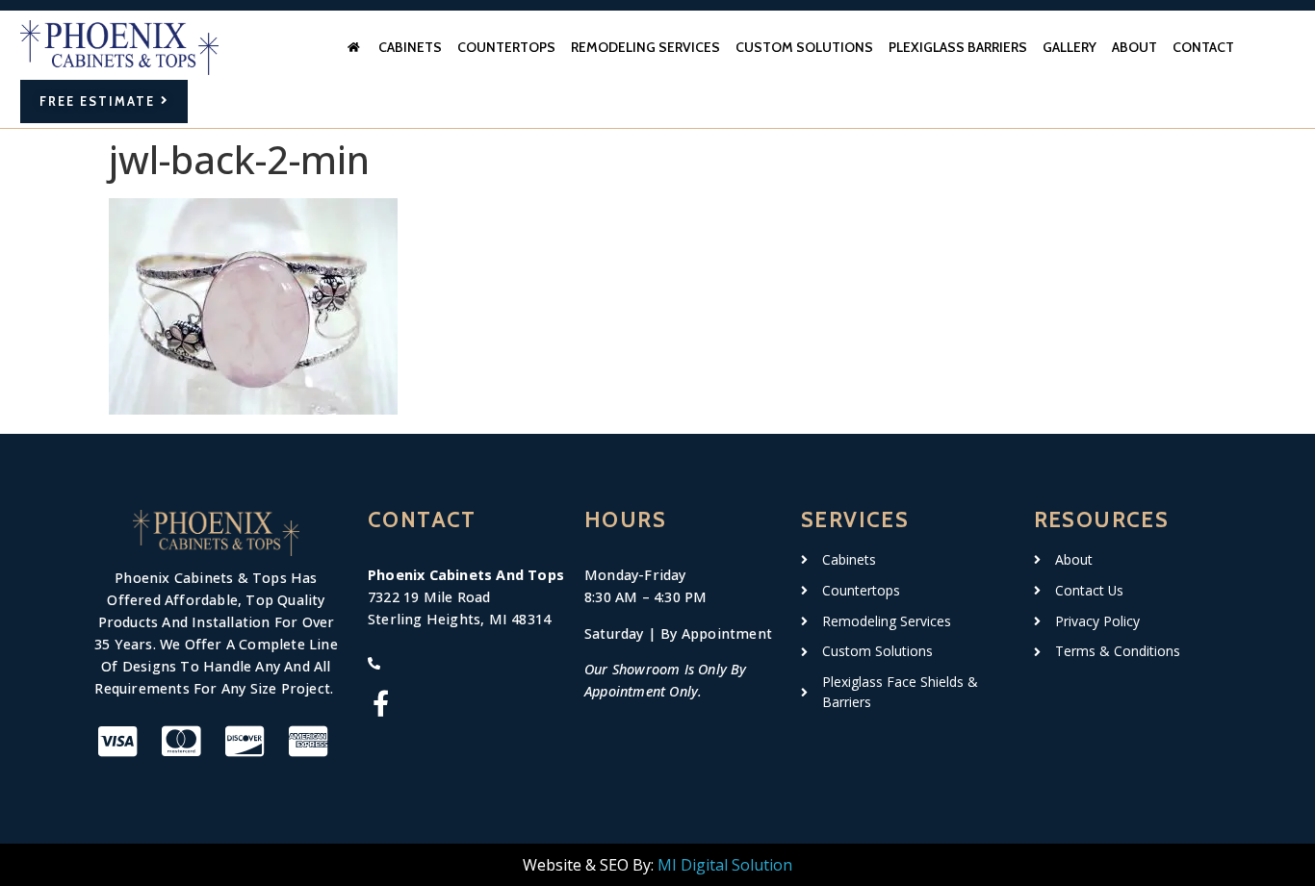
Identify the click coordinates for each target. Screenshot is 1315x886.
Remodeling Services (645, 47)
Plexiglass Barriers (958, 47)
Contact (1203, 47)
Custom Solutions (804, 47)
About (1134, 47)
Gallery (1069, 47)
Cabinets (410, 47)
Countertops (506, 47)
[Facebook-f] (381, 703)
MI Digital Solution (725, 864)
